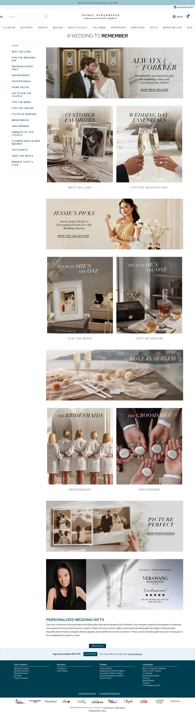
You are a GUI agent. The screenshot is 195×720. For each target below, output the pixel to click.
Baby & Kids (138, 27)
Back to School (78, 27)
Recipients (26, 27)
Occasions (9, 27)
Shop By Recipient (22, 671)
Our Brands (147, 673)
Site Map (17, 675)
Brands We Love (172, 27)
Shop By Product (21, 673)
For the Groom (23, 108)
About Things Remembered (154, 668)
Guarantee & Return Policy (111, 673)
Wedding (58, 27)
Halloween (99, 27)
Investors (146, 683)
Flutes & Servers (24, 114)
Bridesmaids (20, 120)
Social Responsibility (150, 675)
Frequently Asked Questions (112, 675)
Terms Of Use (105, 678)
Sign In (180, 16)
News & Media (148, 680)
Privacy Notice (106, 668)
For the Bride (21, 102)
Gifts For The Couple (22, 95)
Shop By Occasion (21, 668)
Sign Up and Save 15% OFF (67, 654)
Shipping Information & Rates (112, 671)
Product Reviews (21, 678)
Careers (145, 678)
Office (154, 27)
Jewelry (43, 27)
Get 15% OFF (90, 654)
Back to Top (96, 646)
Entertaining (118, 27)
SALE (189, 27)
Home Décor (20, 87)
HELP (103, 710)
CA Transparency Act (151, 685)
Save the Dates (22, 155)
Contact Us (61, 668)
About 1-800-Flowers (151, 671)
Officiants (20, 149)
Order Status (62, 671)
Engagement (21, 75)
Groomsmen (20, 126)
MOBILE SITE (94, 710)
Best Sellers (21, 51)
